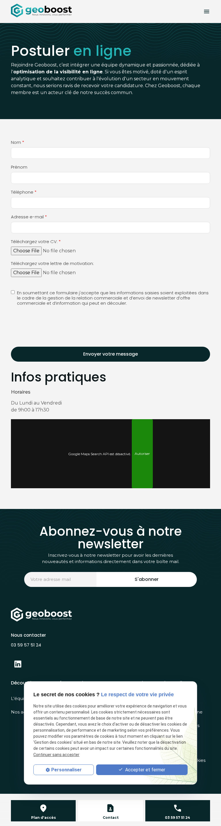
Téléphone (24, 192)
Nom (17, 142)
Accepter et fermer (144, 769)
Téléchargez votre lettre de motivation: (52, 263)
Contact (111, 817)
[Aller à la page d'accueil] (41, 11)
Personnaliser (66, 769)
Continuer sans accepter (56, 754)
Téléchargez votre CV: (36, 242)
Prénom (19, 167)
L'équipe (20, 698)
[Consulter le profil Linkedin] (18, 664)
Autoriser (142, 453)
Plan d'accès (43, 817)
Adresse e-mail (29, 217)
